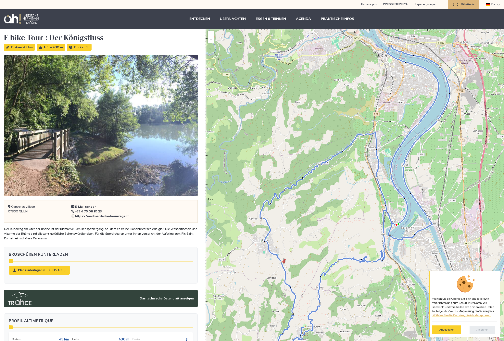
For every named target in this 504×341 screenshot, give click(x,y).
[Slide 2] (101, 191)
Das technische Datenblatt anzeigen (167, 298)
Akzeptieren (446, 329)
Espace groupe (425, 4)
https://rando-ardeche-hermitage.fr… (102, 216)
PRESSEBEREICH (395, 4)
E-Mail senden (85, 206)
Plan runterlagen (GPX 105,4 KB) (42, 270)
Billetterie (467, 4)
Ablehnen (482, 329)
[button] (284, 261)
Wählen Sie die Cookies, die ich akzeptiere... (461, 315)
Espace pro (369, 4)
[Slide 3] (108, 191)
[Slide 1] (94, 191)
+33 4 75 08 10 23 (88, 211)
